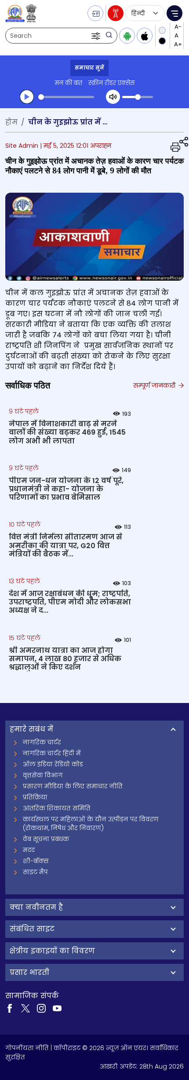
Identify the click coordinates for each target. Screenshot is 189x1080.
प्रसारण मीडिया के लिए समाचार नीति (73, 786)
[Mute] (113, 97)
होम (11, 122)
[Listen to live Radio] (116, 13)
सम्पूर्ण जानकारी (155, 385)
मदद (29, 850)
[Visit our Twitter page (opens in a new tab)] (25, 1007)
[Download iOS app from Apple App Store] (145, 36)
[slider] (66, 97)
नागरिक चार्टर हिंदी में (52, 753)
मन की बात (68, 83)
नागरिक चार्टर (42, 742)
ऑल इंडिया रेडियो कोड (53, 764)
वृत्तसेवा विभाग (43, 775)
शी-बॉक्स (36, 861)
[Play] (27, 97)
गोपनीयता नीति (27, 1047)
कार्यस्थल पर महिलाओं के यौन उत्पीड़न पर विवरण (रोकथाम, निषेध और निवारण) (91, 823)
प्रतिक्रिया (35, 797)
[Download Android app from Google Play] (127, 36)
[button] (96, 35)
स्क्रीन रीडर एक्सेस (111, 83)
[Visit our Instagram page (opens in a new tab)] (41, 1007)
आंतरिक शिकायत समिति (57, 808)
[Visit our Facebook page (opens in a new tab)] (9, 1007)
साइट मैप (35, 872)
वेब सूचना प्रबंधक (46, 839)
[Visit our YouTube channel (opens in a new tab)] (57, 1007)
